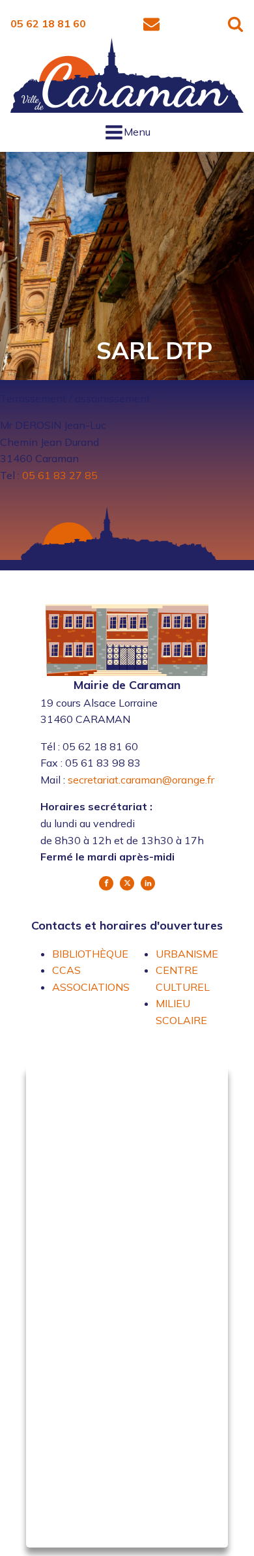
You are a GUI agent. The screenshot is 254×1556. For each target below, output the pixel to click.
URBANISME (187, 953)
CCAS (66, 969)
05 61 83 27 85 (60, 475)
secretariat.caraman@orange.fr (141, 779)
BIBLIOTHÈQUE (90, 953)
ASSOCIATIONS (91, 986)
